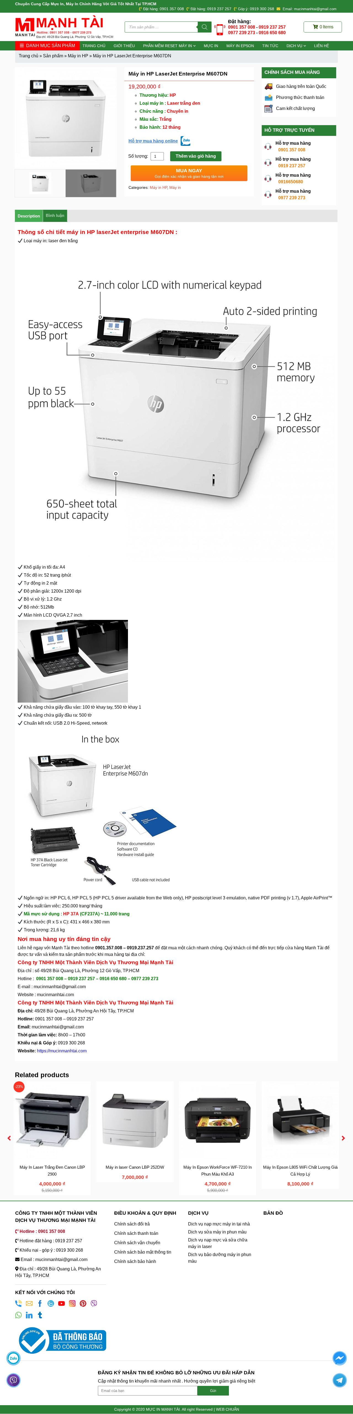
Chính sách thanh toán (136, 1233)
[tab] (29, 216)
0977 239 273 (241, 32)
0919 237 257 (219, 9)
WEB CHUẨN (227, 1409)
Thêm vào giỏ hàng (196, 156)
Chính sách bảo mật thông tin (142, 1252)
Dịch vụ (294, 46)
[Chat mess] (339, 1358)
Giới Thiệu (124, 46)
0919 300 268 (262, 9)
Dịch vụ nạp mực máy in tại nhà (219, 1224)
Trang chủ (93, 46)
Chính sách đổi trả (132, 1224)
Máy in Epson (240, 46)
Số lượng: (138, 156)
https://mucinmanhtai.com (62, 1051)
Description (29, 216)
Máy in (175, 187)
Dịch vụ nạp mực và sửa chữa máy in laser (217, 1243)
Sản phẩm (53, 55)
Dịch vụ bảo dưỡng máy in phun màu (219, 1258)
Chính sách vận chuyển (137, 1242)
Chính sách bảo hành (135, 1261)
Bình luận (55, 215)
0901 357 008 (172, 9)
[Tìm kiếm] (205, 27)
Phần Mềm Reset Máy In (167, 46)
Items (326, 27)
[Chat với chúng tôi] (13, 1358)
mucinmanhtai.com (55, 994)
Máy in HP (78, 55)
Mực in (211, 46)
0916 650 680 (272, 32)
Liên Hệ (321, 46)
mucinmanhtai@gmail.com (60, 986)
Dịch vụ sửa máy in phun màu (217, 1232)
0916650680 (290, 181)
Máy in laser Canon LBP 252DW (135, 1167)
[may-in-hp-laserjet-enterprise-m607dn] (66, 118)
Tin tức (270, 46)
